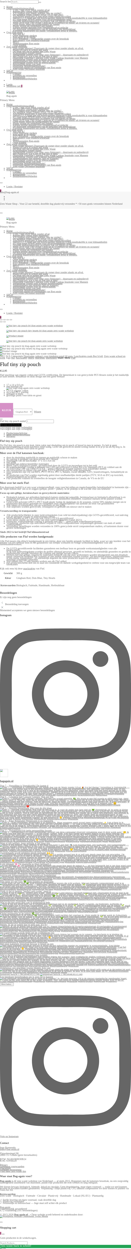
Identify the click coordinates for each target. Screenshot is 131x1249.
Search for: (5, 1)
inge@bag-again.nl (9, 1149)
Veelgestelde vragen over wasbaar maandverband (37, 59)
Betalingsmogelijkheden (25, 78)
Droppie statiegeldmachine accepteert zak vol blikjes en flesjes (44, 21)
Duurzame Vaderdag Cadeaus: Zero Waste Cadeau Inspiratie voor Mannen (50, 58)
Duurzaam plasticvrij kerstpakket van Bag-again (37, 67)
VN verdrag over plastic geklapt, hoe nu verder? (37, 13)
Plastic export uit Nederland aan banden (33, 26)
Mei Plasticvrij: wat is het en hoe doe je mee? (35, 56)
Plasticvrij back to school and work (30, 50)
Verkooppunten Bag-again (26, 43)
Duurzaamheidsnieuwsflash (20, 8)
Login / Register (14, 186)
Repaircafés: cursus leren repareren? (31, 11)
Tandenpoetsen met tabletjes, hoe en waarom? (36, 61)
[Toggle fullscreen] (7, 319)
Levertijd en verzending (25, 75)
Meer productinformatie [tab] (18, 434)
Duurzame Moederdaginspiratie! (29, 66)
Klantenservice (13, 72)
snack (31, 357)
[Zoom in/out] (11, 319)
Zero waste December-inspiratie (29, 69)
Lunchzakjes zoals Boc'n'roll (88, 356)
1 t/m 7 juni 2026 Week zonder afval (31, 10)
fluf (13, 357)
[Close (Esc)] (1, 319)
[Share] (4, 319)
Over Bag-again (14, 32)
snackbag (40, 357)
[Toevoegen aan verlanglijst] (1, 419)
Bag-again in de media (24, 37)
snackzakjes (29, 568)
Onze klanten (19, 45)
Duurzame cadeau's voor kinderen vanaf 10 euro (48, 356)
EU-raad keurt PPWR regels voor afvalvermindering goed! (42, 19)
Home (9, 6)
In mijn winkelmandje (10, 425)
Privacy (4, 1165)
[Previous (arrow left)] (1, 321)
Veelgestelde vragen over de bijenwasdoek (34, 62)
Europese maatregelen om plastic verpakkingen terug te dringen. (45, 30)
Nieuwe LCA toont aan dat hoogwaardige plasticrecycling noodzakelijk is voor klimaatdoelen (60, 18)
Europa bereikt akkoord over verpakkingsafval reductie (40, 27)
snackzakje (51, 357)
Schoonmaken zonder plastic (27, 53)
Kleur (6, 410)
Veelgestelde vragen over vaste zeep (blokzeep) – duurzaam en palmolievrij (51, 54)
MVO (16, 42)
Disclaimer (5, 1168)
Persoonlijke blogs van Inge (27, 64)
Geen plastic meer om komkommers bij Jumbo (36, 24)
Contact (17, 74)
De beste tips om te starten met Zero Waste (34, 51)
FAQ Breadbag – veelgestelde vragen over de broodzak (41, 38)
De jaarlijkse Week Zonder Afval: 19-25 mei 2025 (38, 14)
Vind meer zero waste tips (13, 1171)
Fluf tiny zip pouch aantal (13, 421)
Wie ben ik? (19, 34)
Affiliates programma (10, 1169)
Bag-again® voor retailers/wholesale (31, 40)
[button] (16, 427)
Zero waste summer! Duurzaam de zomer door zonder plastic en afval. (48, 48)
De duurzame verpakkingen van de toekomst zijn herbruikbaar (44, 29)
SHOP (9, 70)
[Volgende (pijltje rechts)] (4, 1248)
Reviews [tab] (10, 436)
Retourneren (19, 77)
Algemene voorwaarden (12, 1166)
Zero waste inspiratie (16, 46)
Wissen (37, 411)
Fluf (73, 357)
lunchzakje (21, 357)
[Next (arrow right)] (4, 321)
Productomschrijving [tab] (16, 433)
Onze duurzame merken (25, 35)
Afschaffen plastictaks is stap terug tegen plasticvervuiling (42, 16)
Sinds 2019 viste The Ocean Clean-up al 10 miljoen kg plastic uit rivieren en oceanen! (56, 22)
